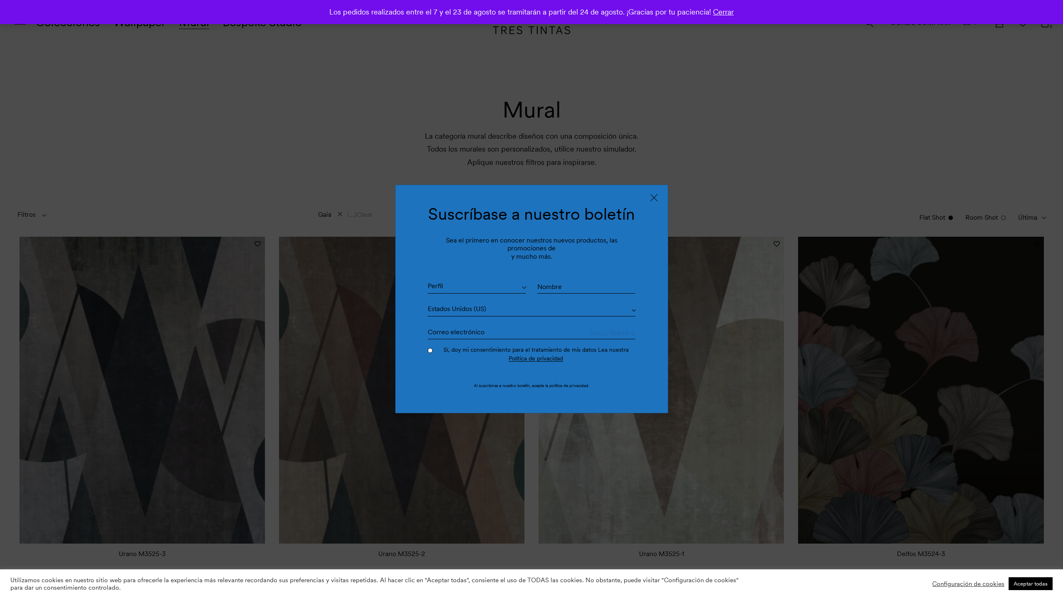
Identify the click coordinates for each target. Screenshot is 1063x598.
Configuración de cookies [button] (968, 584)
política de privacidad (568, 385)
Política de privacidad (536, 358)
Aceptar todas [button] (1031, 584)
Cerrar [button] (723, 11)
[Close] (654, 197)
